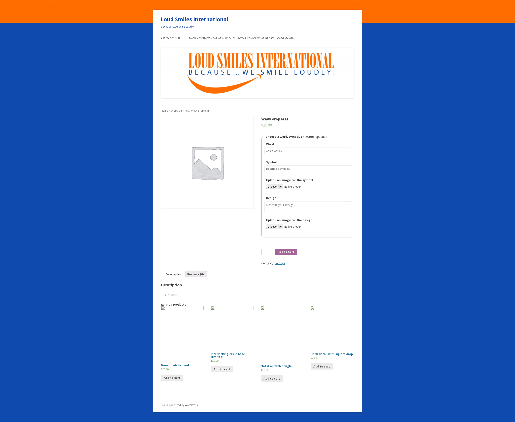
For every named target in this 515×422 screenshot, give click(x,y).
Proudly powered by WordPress (179, 405)
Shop (173, 110)
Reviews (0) (195, 274)
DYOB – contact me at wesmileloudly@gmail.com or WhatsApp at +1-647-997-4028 (241, 38)
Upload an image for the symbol (289, 180)
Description (174, 274)
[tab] (174, 274)
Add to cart (286, 252)
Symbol (271, 162)
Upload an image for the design (289, 220)
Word (270, 144)
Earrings (184, 110)
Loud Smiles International (194, 19)
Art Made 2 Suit (170, 38)
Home (164, 110)
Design (271, 198)
